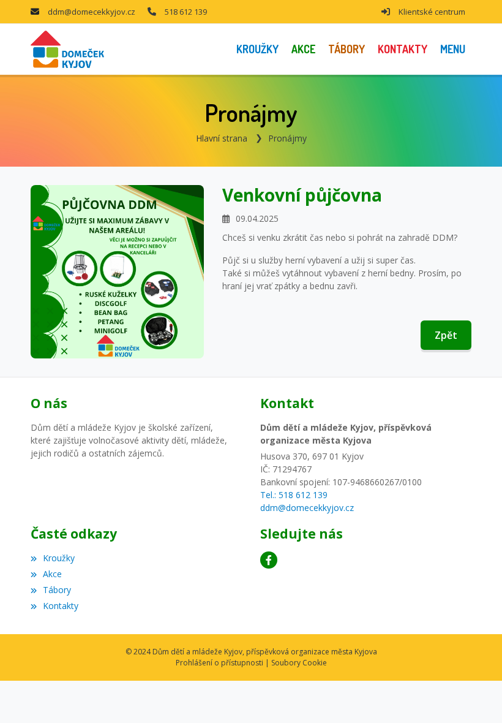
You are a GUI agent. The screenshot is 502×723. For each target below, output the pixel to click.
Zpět (446, 335)
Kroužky (59, 558)
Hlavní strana (221, 138)
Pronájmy (287, 138)
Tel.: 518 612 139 (294, 495)
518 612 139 (186, 11)
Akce (52, 574)
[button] (452, 49)
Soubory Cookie (299, 662)
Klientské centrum (432, 11)
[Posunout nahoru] (474, 695)
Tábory (57, 590)
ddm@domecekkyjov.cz (91, 11)
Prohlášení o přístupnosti (219, 662)
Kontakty (60, 605)
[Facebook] (268, 560)
